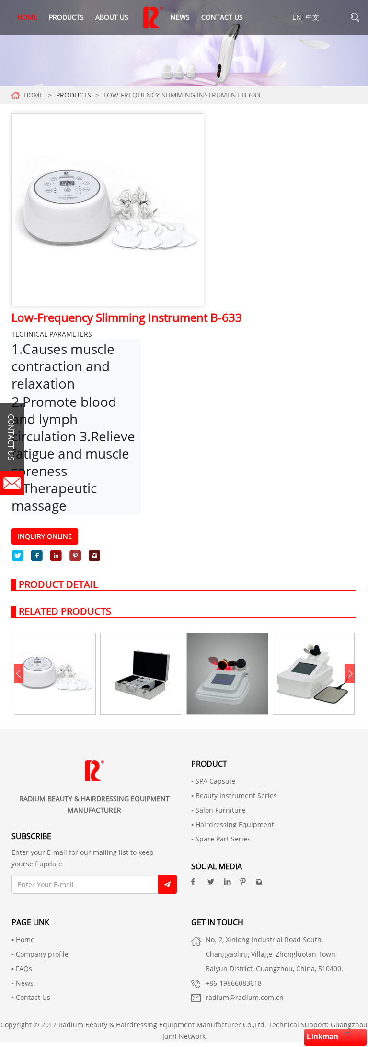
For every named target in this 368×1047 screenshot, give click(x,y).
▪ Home (23, 939)
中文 (312, 17)
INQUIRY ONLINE (45, 536)
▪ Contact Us (31, 997)
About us (111, 17)
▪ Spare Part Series (221, 838)
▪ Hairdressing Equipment (232, 824)
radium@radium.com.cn (245, 997)
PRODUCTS (73, 94)
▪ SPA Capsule (213, 781)
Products (66, 17)
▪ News (23, 982)
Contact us (222, 17)
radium (153, 17)
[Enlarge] (347, 1033)
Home (27, 17)
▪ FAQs (22, 968)
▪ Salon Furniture (218, 810)
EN (296, 17)
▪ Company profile (40, 954)
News (180, 17)
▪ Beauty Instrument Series (234, 795)
